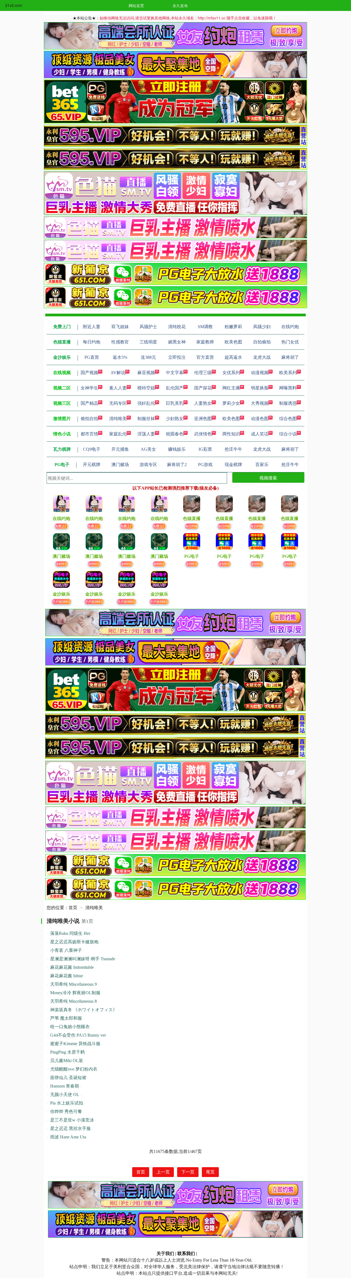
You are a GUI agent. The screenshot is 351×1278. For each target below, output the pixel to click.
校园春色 (174, 434)
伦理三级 (203, 372)
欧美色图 (231, 418)
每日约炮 (191, 526)
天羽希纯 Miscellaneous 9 (73, 984)
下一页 (187, 1172)
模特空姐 (146, 388)
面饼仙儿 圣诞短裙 (68, 1077)
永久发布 (180, 5)
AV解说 (118, 372)
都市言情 (89, 434)
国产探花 (203, 388)
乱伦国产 (174, 388)
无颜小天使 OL (64, 1094)
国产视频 (89, 372)
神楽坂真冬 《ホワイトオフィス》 (83, 1009)
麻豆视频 (146, 372)
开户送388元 (61, 601)
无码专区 (118, 403)
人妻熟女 (203, 403)
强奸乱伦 (146, 403)
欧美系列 (288, 372)
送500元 (192, 563)
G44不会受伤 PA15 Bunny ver (78, 1035)
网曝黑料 (288, 388)
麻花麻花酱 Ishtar (66, 975)
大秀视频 (259, 403)
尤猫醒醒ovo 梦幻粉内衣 (73, 1069)
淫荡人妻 (146, 434)
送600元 (61, 563)
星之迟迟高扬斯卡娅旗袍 (74, 941)
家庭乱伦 (118, 434)
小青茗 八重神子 (66, 950)
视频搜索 (268, 478)
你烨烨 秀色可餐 (66, 1111)
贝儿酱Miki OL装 (66, 1060)
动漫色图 (259, 418)
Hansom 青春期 (64, 1086)
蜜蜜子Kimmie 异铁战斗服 (75, 1043)
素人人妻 (118, 388)
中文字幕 (174, 372)
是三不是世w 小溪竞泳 (72, 1120)
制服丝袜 (146, 418)
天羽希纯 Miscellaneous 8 (73, 1001)
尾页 (210, 1172)
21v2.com (13, 5)
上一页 (163, 1172)
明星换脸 (259, 388)
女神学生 (89, 388)
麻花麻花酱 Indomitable (72, 967)
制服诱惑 (288, 403)
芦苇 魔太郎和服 (66, 1018)
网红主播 (231, 388)
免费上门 (61, 526)
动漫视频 (259, 372)
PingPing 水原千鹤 (67, 1052)
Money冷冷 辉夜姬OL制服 (75, 992)
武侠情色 (203, 434)
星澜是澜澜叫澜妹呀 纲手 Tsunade (82, 958)
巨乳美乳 (174, 403)
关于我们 (165, 1253)
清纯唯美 (118, 418)
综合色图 (288, 418)
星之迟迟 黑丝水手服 (70, 1128)
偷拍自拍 (89, 418)
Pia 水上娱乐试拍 (66, 1103)
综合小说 (288, 434)
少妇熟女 (174, 418)
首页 (73, 907)
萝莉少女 (231, 403)
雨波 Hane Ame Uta (68, 1137)
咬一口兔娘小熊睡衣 (70, 1026)
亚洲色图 (203, 418)
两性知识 (231, 434)
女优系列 (231, 372)
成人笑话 (259, 434)
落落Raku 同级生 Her (70, 933)
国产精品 (89, 403)
